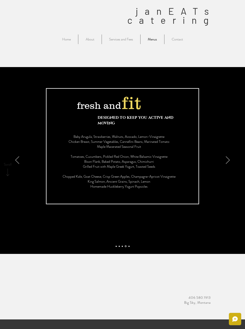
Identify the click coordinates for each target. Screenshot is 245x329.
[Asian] (129, 246)
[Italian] (122, 246)
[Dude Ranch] (116, 246)
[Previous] (17, 160)
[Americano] (119, 246)
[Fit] (126, 246)
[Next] (228, 160)
